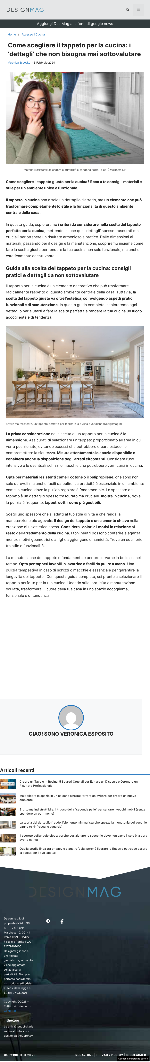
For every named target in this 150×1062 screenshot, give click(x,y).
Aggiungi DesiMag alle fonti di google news (75, 23)
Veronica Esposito (19, 62)
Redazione (84, 1055)
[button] (127, 10)
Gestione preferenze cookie (133, 1058)
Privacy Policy (109, 1055)
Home (12, 34)
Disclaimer (136, 1055)
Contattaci (10, 1010)
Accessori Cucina (33, 34)
